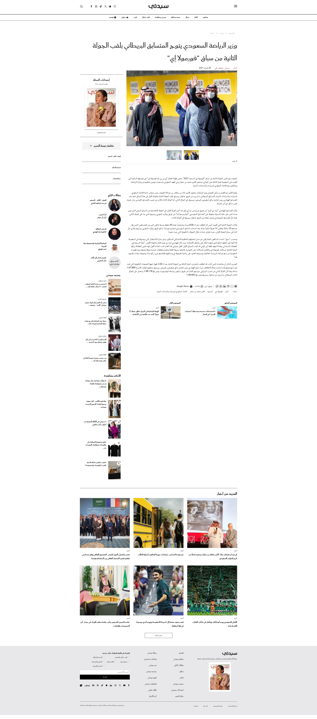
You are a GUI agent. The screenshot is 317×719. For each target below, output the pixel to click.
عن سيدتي (153, 665)
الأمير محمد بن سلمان (197, 291)
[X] (105, 6)
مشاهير (205, 17)
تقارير (182, 678)
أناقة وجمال (110, 662)
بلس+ (135, 17)
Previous (232, 108)
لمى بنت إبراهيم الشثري (98, 203)
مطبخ (123, 17)
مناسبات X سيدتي (150, 659)
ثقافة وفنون (102, 317)
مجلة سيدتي (152, 653)
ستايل (181, 671)
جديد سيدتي (113, 275)
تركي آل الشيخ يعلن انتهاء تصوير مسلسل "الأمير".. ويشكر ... (95, 304)
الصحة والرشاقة (97, 657)
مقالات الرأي (114, 195)
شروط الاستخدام (232, 706)
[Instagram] (96, 6)
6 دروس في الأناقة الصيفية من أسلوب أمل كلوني (95, 423)
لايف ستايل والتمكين (121, 657)
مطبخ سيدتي (178, 659)
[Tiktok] (100, 6)
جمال (187, 17)
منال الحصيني (101, 260)
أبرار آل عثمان (101, 217)
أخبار (235, 68)
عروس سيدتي (178, 684)
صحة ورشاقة (175, 17)
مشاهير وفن (123, 662)
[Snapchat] (110, 6)
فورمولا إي (219, 291)
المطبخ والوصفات (96, 662)
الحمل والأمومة (97, 666)
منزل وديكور (102, 280)
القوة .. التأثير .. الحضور (114, 156)
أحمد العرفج (102, 249)
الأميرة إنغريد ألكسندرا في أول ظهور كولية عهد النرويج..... (95, 341)
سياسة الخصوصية (218, 706)
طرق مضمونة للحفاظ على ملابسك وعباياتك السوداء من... (95, 445)
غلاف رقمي (152, 690)
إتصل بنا (196, 706)
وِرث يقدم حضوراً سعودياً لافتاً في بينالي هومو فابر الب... (94, 359)
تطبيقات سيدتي (151, 684)
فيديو (111, 17)
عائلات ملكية (102, 336)
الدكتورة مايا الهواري (99, 232)
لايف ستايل (146, 17)
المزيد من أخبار (227, 494)
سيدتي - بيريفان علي (222, 68)
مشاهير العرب (102, 299)
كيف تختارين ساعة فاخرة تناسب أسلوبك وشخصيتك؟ (95, 464)
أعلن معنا (205, 706)
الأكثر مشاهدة (112, 376)
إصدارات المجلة (101, 80)
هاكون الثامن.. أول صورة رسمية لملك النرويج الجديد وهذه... (95, 404)
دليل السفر (179, 696)
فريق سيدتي (152, 678)
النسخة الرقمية (101, 132)
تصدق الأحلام (116, 167)
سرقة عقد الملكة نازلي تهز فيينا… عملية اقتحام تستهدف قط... (95, 322)
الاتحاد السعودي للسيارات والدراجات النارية (172, 291)
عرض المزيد (158, 635)
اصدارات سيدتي (177, 690)
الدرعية (210, 291)
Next (131, 108)
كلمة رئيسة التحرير (104, 146)
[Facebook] (91, 6)
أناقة (196, 17)
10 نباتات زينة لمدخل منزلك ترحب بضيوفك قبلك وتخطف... (95, 383)
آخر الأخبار (153, 696)
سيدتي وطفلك (160, 17)
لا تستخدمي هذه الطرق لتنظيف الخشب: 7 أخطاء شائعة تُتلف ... (95, 285)
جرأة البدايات (117, 178)
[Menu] (235, 6)
